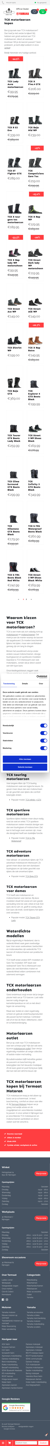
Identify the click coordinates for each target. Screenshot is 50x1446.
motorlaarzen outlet (22, 1048)
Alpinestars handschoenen (12, 1388)
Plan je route (41, 1174)
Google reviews (9, 1429)
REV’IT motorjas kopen (34, 1353)
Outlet (29, 1294)
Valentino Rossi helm (34, 1376)
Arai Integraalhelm (33, 1385)
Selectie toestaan (25, 767)
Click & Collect (7, 1292)
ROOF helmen (7, 1376)
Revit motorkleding (9, 1362)
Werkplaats (6, 1283)
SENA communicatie (34, 1359)
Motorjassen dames (33, 1379)
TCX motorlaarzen (33, 1365)
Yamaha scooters (33, 1327)
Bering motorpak (32, 1373)
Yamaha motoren (8, 1312)
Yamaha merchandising (36, 1318)
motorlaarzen (12, 634)
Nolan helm (6, 1382)
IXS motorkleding (8, 1373)
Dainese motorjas (32, 1362)
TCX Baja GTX (31, 876)
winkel (7, 48)
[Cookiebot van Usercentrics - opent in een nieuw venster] (36, 676)
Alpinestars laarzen (9, 1385)
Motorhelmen (32, 1283)
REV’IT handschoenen (34, 1356)
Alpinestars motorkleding (11, 1356)
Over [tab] (41, 684)
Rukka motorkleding (9, 1365)
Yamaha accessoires (35, 1312)
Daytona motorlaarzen (34, 1368)
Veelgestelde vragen (10, 1286)
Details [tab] (25, 684)
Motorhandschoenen (35, 1286)
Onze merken (7, 1289)
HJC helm (6, 1350)
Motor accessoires (34, 1292)
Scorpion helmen (8, 1347)
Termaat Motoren (18, 1104)
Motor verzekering (9, 1329)
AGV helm (6, 1344)
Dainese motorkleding (10, 1359)
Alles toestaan (25, 759)
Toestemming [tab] (9, 684)
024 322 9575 (11, 2)
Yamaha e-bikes (33, 1315)
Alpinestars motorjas (34, 1350)
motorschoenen (28, 634)
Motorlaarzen (32, 1289)
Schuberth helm (8, 1353)
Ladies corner (7, 1280)
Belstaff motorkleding (10, 1368)
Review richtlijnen (8, 1426)
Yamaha (30, 1297)
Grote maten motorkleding (36, 1382)
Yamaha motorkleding (35, 1324)
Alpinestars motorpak (34, 1347)
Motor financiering (9, 1326)
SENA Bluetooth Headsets (12, 1370)
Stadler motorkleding (34, 1370)
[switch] (43, 733)
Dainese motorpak (33, 1344)
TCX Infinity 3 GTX (33, 800)
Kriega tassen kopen (10, 1379)
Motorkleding (32, 1280)
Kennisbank (6, 1294)
